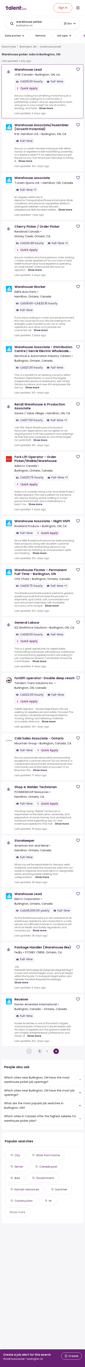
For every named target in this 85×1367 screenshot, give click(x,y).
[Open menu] (78, 7)
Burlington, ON (28, 47)
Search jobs (9, 47)
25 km (68, 24)
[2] (56, 1051)
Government (45, 1178)
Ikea (17, 1178)
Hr (50, 1201)
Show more (46, 108)
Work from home (48, 1155)
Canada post (48, 1167)
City (17, 1155)
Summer (61, 1189)
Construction (23, 1201)
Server (18, 1167)
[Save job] (78, 69)
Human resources (26, 1189)
